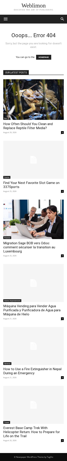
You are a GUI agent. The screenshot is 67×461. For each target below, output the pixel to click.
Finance (7, 237)
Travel (6, 422)
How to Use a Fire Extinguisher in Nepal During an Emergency (32, 371)
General (7, 363)
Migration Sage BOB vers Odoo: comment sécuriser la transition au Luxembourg (29, 247)
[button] (5, 19)
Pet (5, 118)
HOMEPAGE (44, 57)
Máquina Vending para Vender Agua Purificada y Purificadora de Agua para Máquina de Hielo (31, 310)
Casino (6, 177)
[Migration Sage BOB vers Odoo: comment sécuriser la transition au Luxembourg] (33, 219)
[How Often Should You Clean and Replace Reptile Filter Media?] (33, 99)
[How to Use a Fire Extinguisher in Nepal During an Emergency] (33, 346)
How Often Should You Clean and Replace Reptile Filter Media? (28, 126)
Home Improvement (12, 300)
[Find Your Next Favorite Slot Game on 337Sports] (33, 160)
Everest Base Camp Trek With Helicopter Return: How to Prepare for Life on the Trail (31, 432)
